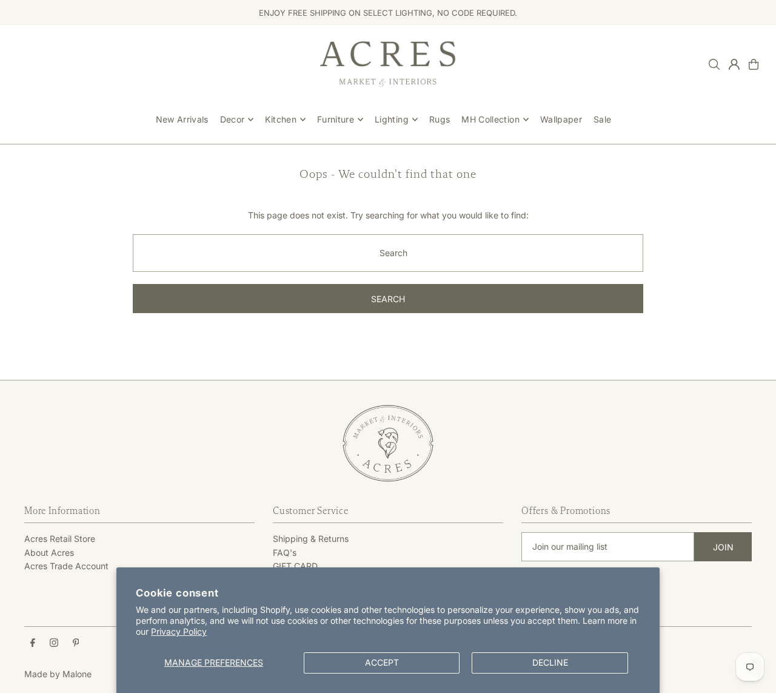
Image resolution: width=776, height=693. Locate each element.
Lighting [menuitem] (392, 119)
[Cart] (753, 64)
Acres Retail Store (59, 538)
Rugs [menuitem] (439, 119)
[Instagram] (54, 643)
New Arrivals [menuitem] (182, 119)
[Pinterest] (76, 643)
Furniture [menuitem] (335, 119)
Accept (382, 662)
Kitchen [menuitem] (280, 119)
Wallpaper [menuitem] (561, 119)
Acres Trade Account (66, 566)
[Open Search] (714, 64)
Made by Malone (58, 674)
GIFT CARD (295, 566)
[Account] (734, 64)
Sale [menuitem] (602, 119)
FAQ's (284, 552)
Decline (550, 662)
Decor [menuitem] (232, 119)
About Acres (49, 552)
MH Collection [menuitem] (490, 119)
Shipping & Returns (311, 538)
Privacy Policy (179, 631)
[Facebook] (32, 643)
